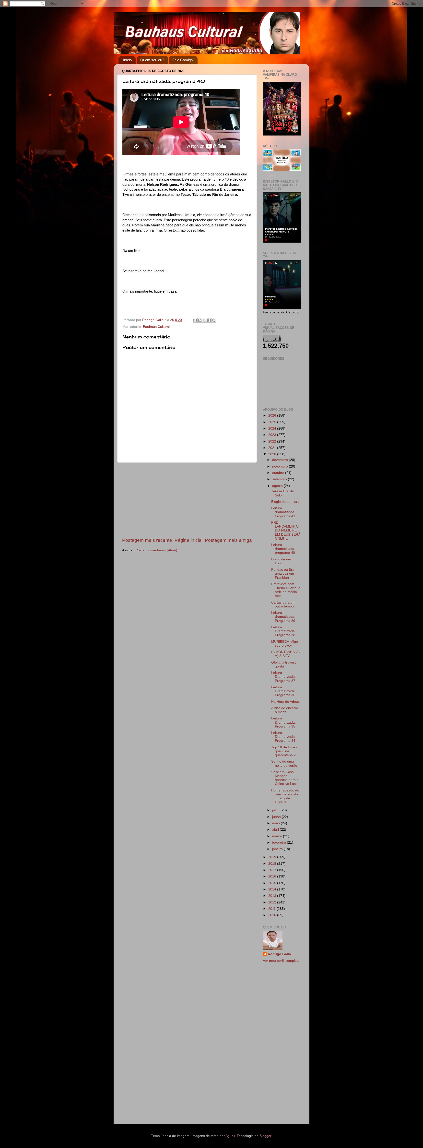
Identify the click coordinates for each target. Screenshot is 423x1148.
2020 (272, 454)
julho (276, 810)
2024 (272, 428)
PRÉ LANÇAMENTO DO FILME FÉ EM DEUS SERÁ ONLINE (285, 530)
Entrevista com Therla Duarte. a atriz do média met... (285, 590)
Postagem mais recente (147, 540)
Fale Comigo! (183, 60)
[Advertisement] (187, 500)
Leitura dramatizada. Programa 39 (283, 616)
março (277, 836)
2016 (272, 876)
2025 (272, 422)
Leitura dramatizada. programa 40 (283, 549)
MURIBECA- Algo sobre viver (284, 643)
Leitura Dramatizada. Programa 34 (283, 736)
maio (276, 823)
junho (277, 817)
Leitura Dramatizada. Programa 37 (283, 676)
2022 (272, 441)
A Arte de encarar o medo (284, 710)
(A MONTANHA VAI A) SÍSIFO (286, 654)
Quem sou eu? (152, 60)
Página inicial (188, 540)
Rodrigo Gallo (279, 954)
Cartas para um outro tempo (283, 604)
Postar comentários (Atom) (156, 550)
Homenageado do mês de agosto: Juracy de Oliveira (285, 796)
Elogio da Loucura (285, 502)
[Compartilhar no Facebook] (209, 320)
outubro (278, 473)
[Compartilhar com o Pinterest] (213, 320)
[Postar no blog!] (199, 320)
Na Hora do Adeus (285, 702)
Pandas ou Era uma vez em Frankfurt (282, 573)
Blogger (265, 1136)
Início (127, 60)
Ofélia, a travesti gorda (283, 664)
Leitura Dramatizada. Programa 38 (283, 631)
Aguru (230, 1136)
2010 (272, 915)
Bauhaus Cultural (156, 327)
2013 (272, 896)
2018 (272, 863)
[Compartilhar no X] (204, 320)
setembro (280, 479)
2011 (272, 909)
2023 (272, 435)
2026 (272, 415)
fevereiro (279, 842)
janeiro (278, 849)
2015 (272, 883)
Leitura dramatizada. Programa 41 (283, 512)
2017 (272, 870)
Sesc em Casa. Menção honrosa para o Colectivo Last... (285, 778)
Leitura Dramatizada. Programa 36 (283, 691)
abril (276, 829)
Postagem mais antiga (228, 540)
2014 (272, 889)
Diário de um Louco (281, 561)
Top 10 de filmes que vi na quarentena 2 (284, 751)
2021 (272, 448)
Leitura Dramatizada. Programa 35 (283, 722)
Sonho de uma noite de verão (284, 763)
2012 (272, 902)
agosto (278, 486)
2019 (272, 857)
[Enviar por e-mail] (195, 320)
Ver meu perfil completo (281, 961)
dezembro (280, 460)
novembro (280, 466)
